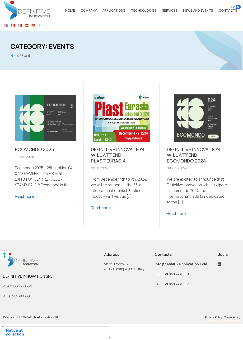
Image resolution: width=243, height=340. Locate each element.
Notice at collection (15, 332)
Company (89, 10)
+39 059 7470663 (176, 284)
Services (170, 10)
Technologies (143, 10)
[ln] (219, 263)
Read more (24, 196)
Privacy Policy (213, 317)
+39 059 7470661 (175, 274)
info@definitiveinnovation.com (181, 264)
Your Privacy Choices (72, 332)
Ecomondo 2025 (34, 149)
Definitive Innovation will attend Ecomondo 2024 (193, 155)
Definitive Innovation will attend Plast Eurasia (117, 155)
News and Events (198, 10)
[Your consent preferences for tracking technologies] (4, 255)
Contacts (228, 10)
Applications (113, 10)
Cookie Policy (232, 317)
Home (70, 10)
